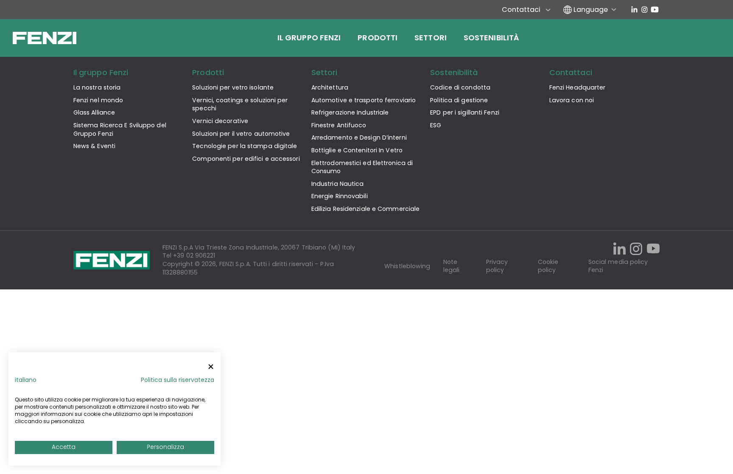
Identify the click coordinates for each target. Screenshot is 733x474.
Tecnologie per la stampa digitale (244, 146)
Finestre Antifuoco (338, 125)
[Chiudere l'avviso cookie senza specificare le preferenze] (210, 366)
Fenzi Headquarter (577, 87)
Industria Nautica (337, 184)
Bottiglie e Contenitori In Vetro (357, 150)
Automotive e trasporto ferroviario (363, 100)
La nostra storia (97, 87)
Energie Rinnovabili (339, 196)
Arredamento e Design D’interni (359, 137)
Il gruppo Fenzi (309, 37)
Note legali (451, 266)
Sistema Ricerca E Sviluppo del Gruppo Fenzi (119, 129)
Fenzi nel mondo (98, 100)
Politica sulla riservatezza (177, 380)
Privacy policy (497, 266)
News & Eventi (94, 146)
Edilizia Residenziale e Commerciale (365, 209)
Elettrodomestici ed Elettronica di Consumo (362, 167)
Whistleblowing (407, 266)
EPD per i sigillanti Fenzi (464, 112)
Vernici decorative (220, 121)
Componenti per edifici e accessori (245, 158)
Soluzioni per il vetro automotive (241, 133)
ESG (435, 125)
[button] (25, 380)
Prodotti (377, 37)
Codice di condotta (460, 87)
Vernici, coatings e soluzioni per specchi (240, 104)
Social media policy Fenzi (618, 266)
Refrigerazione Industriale (350, 112)
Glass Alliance (94, 112)
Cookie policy (548, 266)
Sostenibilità (491, 37)
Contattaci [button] (570, 72)
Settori (430, 37)
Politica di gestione (459, 100)
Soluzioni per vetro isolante (233, 87)
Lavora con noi (571, 100)
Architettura (329, 87)
